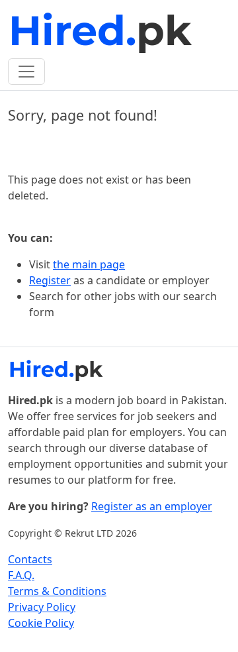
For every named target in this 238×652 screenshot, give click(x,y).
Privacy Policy (41, 607)
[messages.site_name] (104, 31)
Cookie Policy (41, 623)
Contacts (30, 559)
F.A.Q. (21, 575)
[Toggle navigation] (26, 71)
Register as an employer (151, 506)
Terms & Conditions (57, 591)
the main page (89, 264)
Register (50, 280)
